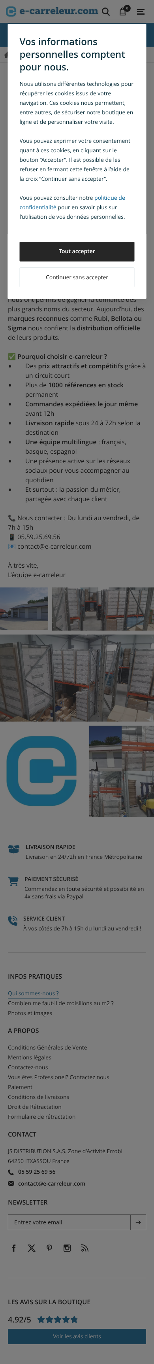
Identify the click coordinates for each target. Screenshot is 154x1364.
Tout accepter (77, 251)
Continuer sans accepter (77, 277)
